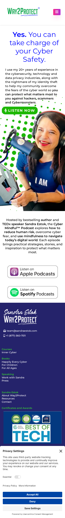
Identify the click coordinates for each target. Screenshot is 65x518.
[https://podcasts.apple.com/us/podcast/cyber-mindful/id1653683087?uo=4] (32, 272)
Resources (8, 398)
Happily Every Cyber (14, 361)
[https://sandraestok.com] (23, 12)
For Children (10, 364)
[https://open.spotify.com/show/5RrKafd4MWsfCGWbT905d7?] (32, 292)
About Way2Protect (14, 395)
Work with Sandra (13, 377)
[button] (56, 12)
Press (5, 380)
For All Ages (9, 368)
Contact (7, 401)
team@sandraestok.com (22, 330)
